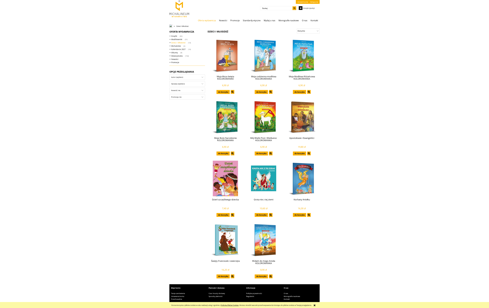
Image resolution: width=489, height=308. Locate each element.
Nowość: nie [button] (175, 90)
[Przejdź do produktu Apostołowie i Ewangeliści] (302, 117)
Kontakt (287, 299)
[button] (232, 92)
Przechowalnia (176, 299)
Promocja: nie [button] (176, 97)
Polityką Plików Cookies (230, 305)
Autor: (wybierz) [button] (177, 77)
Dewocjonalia (177, 56)
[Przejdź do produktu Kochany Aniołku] (302, 178)
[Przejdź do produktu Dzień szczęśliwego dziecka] (225, 178)
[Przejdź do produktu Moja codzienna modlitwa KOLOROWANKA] (263, 55)
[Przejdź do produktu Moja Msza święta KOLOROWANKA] (225, 55)
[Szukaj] (294, 8)
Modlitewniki (176, 39)
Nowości (174, 59)
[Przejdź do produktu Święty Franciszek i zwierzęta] (225, 240)
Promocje (175, 62)
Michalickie (176, 46)
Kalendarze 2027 (178, 49)
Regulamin (250, 296)
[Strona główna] (179, 8)
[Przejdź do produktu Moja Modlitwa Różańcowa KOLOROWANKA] (302, 55)
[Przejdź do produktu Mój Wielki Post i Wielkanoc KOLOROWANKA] (263, 117)
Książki (174, 36)
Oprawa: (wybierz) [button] (178, 84)
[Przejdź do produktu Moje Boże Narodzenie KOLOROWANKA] (225, 117)
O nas (286, 293)
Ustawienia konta (177, 296)
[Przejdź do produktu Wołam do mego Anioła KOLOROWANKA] (263, 240)
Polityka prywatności (254, 293)
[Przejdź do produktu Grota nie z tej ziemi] (263, 178)
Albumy (174, 52)
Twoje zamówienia (178, 293)
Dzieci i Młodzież (178, 42)
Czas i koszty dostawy (217, 293)
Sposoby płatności (215, 296)
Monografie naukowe (292, 296)
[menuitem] (207, 20)
